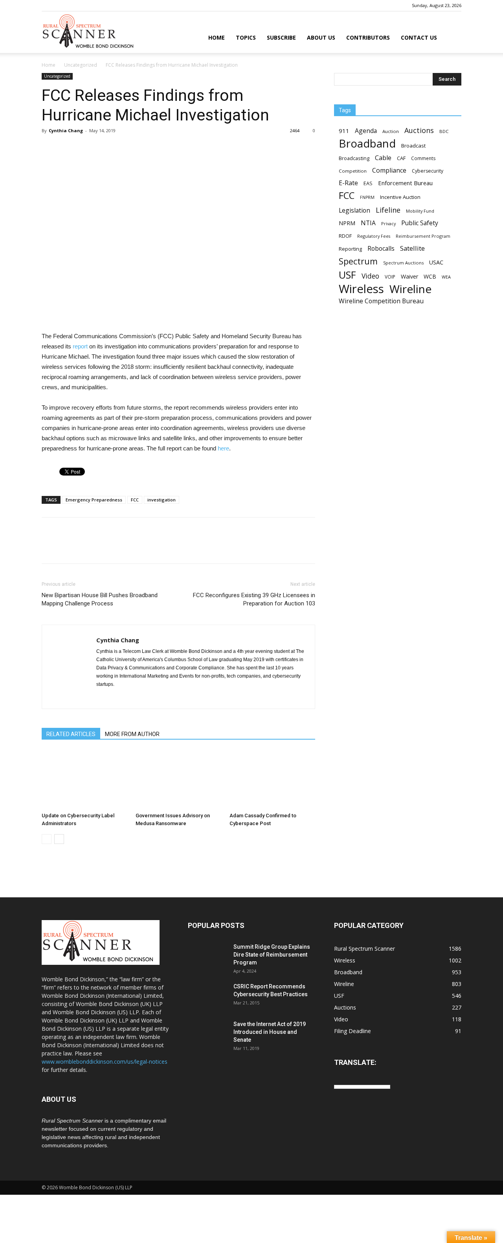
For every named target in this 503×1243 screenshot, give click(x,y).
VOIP (390, 276)
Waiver (409, 276)
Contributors (368, 37)
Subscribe (281, 37)
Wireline (410, 289)
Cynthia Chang (66, 130)
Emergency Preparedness (94, 500)
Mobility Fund (420, 211)
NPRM (347, 223)
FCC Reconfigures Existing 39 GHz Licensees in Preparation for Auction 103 (254, 599)
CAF (401, 158)
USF (347, 275)
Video (370, 276)
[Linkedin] (102, 697)
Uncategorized (80, 65)
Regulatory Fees (373, 236)
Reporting (350, 248)
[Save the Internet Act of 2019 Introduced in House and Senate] (207, 1034)
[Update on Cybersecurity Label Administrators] (84, 779)
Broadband (367, 143)
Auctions (419, 130)
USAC (436, 262)
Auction (390, 131)
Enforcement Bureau (405, 183)
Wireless (361, 289)
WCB (430, 276)
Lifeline (388, 210)
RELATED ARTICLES (70, 734)
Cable (383, 158)
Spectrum (358, 261)
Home (216, 37)
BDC (443, 131)
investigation (161, 500)
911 (344, 131)
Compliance (389, 170)
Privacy (388, 223)
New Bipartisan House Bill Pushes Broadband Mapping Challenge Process (100, 599)
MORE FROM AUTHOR (132, 734)
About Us (321, 37)
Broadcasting (354, 158)
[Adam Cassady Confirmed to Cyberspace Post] (272, 779)
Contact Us (419, 37)
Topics (246, 37)
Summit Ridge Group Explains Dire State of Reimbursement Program (271, 955)
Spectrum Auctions (403, 263)
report (80, 346)
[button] (451, 38)
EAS (368, 183)
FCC (135, 500)
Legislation (354, 210)
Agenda (366, 131)
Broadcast (413, 145)
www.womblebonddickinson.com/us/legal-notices (104, 1061)
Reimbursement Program (423, 236)
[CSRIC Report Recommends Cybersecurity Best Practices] (207, 996)
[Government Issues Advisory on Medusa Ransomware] (178, 779)
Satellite (412, 248)
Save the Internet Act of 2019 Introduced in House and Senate (269, 1032)
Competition (353, 171)
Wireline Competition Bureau (381, 301)
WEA (446, 277)
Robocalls (381, 248)
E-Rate (348, 183)
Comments (423, 158)
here (223, 448)
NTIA (368, 223)
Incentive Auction (400, 196)
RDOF (345, 235)
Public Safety (419, 223)
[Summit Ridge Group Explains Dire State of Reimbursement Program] (207, 956)
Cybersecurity (427, 171)
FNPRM (367, 197)
